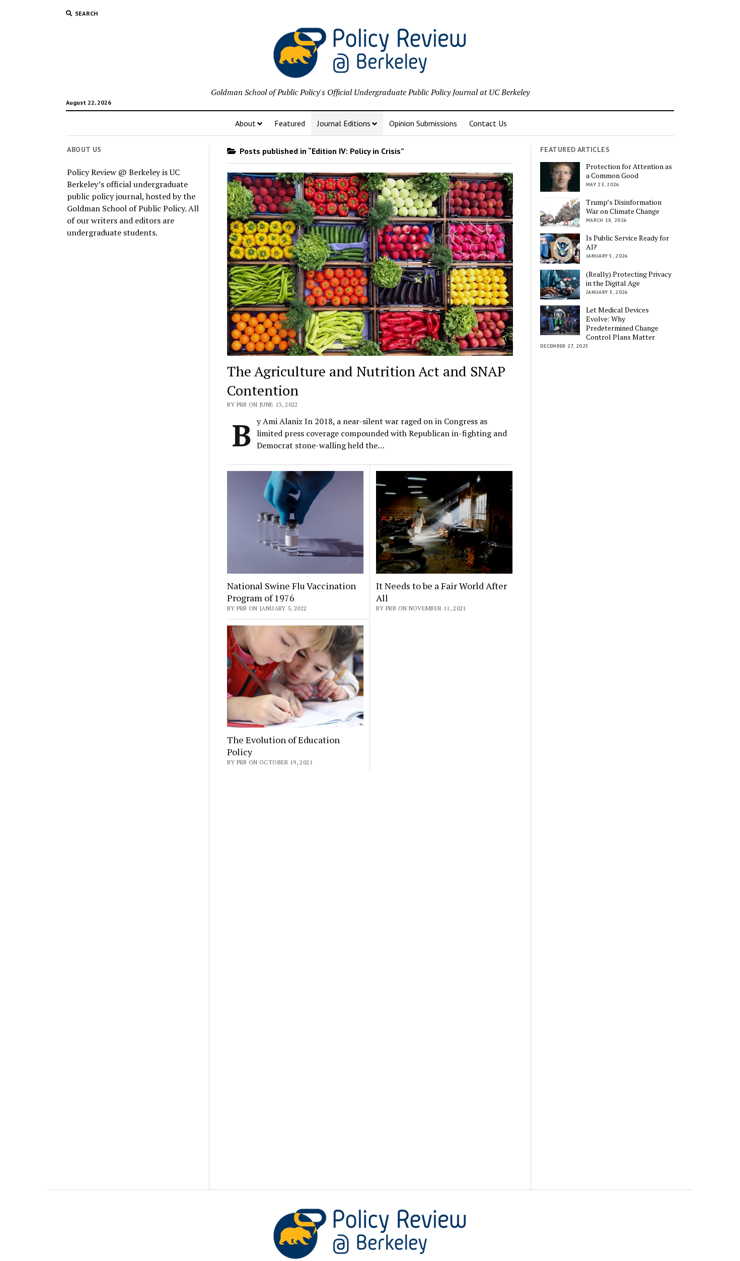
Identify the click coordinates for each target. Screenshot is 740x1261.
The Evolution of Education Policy (283, 746)
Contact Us (488, 123)
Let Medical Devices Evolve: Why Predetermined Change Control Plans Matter (622, 323)
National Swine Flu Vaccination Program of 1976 (291, 592)
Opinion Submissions (423, 123)
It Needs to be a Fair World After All (441, 592)
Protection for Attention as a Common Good (629, 171)
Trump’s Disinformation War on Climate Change (623, 207)
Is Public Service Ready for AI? (627, 242)
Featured (289, 123)
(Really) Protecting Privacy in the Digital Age (629, 279)
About (245, 123)
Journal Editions (344, 123)
